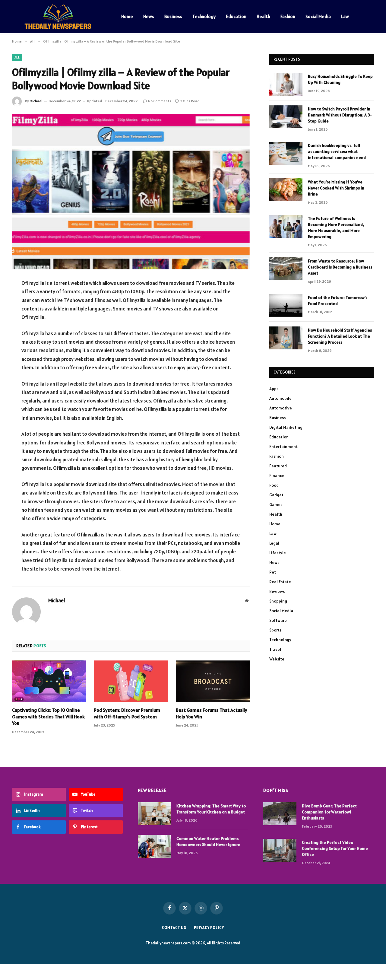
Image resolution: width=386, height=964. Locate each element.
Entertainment (283, 446)
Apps (273, 388)
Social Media (318, 16)
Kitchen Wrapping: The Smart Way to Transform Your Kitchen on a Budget (211, 809)
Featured (278, 466)
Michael (36, 101)
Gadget (276, 495)
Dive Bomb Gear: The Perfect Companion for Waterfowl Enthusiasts (329, 812)
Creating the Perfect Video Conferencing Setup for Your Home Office (335, 848)
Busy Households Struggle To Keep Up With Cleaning (340, 79)
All (17, 57)
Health (263, 16)
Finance (276, 475)
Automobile (280, 398)
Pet (272, 572)
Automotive (280, 408)
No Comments (159, 101)
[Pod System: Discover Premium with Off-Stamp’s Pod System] (131, 681)
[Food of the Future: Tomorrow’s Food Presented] (285, 305)
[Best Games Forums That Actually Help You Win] (213, 681)
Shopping (278, 601)
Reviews (277, 591)
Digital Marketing (285, 427)
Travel (275, 649)
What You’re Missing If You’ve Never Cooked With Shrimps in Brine (336, 188)
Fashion (287, 16)
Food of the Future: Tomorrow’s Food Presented (337, 300)
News (148, 16)
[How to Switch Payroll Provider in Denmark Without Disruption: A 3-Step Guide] (285, 116)
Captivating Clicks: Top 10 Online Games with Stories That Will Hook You (48, 716)
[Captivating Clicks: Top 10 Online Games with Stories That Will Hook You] (49, 681)
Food (274, 485)
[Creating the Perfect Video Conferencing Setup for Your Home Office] (279, 850)
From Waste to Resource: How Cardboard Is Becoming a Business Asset (340, 267)
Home (127, 16)
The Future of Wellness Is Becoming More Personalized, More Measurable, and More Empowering (336, 227)
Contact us (174, 927)
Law (345, 16)
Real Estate (280, 581)
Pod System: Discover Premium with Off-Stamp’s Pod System (127, 713)
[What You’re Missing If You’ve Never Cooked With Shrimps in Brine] (285, 189)
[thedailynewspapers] (59, 16)
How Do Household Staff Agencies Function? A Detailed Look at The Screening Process (340, 336)
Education (236, 16)
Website (276, 659)
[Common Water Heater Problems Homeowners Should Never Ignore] (154, 846)
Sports (275, 630)
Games (275, 504)
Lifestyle (277, 552)
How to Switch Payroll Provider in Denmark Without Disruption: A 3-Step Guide (340, 115)
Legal (274, 543)
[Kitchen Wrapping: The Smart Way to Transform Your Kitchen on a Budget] (154, 813)
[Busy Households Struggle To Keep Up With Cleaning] (285, 84)
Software (278, 620)
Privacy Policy (209, 927)
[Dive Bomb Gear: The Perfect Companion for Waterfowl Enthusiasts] (279, 813)
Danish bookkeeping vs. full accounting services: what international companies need (337, 151)
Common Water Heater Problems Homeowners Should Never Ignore (208, 841)
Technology (204, 16)
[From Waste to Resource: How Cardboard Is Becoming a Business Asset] (285, 268)
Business (173, 16)
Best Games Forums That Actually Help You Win (211, 713)
